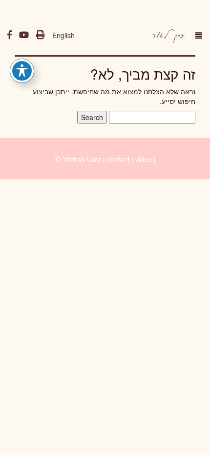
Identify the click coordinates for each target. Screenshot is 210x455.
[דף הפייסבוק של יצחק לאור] (9, 35)
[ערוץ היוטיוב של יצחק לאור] (24, 35)
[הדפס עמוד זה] (40, 35)
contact (118, 159)
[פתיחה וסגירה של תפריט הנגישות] (22, 71)
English (63, 35)
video (143, 159)
